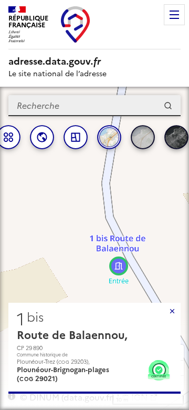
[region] (94, 248)
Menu (174, 14)
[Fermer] (172, 311)
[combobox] (94, 105)
